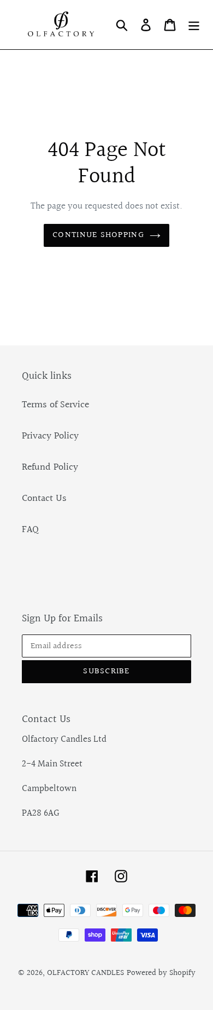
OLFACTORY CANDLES (85, 973)
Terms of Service (55, 405)
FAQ (30, 530)
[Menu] (194, 24)
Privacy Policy (50, 436)
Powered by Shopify (161, 973)
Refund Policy (50, 467)
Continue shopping (98, 235)
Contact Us (44, 498)
